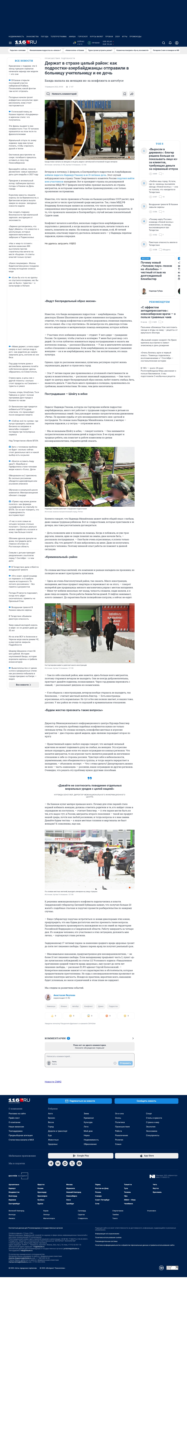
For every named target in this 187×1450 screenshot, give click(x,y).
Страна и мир (152, 1122)
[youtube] (79, 1163)
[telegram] (51, 1163)
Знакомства (32, 37)
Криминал (89, 1118)
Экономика (151, 1131)
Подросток (113, 1006)
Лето (86, 1126)
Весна (51, 1122)
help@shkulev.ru (27, 1250)
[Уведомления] (170, 43)
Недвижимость (16, 37)
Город (51, 1126)
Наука (87, 1135)
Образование (90, 1144)
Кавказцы (51, 1006)
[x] (72, 1163)
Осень (118, 1118)
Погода (44, 37)
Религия (119, 1140)
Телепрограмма (59, 37)
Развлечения (121, 1135)
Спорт (149, 1113)
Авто (50, 1113)
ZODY (117, 37)
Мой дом (88, 1131)
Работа (118, 1131)
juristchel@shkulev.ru (71, 1249)
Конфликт (88, 1006)
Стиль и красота (154, 1118)
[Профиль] (176, 43)
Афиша (72, 37)
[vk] (58, 1163)
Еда (50, 1135)
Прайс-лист (14, 1118)
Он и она (119, 1113)
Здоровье (52, 1144)
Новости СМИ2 (53, 1081)
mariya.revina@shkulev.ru (18, 1262)
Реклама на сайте (17, 1113)
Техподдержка (15, 1131)
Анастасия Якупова (64, 995)
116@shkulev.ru (38, 1247)
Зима (86, 1113)
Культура (88, 1122)
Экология (150, 1126)
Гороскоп (83, 37)
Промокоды (135, 37)
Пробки (109, 37)
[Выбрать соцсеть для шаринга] (132, 94)
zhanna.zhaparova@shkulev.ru (20, 1258)
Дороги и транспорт (57, 1131)
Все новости (24, 60)
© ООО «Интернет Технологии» (52, 1268)
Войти (54, 1064)
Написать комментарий (64, 94)
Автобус (75, 1006)
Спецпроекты (152, 1135)
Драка (100, 1006)
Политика (120, 1122)
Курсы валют (96, 37)
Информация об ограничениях (107, 1234)
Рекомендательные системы (106, 1241)
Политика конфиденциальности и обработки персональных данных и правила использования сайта (134, 1245)
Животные (53, 1140)
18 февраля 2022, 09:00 (54, 87)
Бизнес (51, 1118)
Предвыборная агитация (21, 1135)
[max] (65, 1163)
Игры (124, 37)
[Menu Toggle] (10, 43)
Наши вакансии (16, 1126)
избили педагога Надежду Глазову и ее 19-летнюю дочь (75, 175)
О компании (14, 1122)
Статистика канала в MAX (21, 1140)
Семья (118, 1144)
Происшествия (122, 1126)
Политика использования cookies (108, 1238)
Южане (64, 1006)
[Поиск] (163, 43)
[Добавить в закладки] (124, 94)
